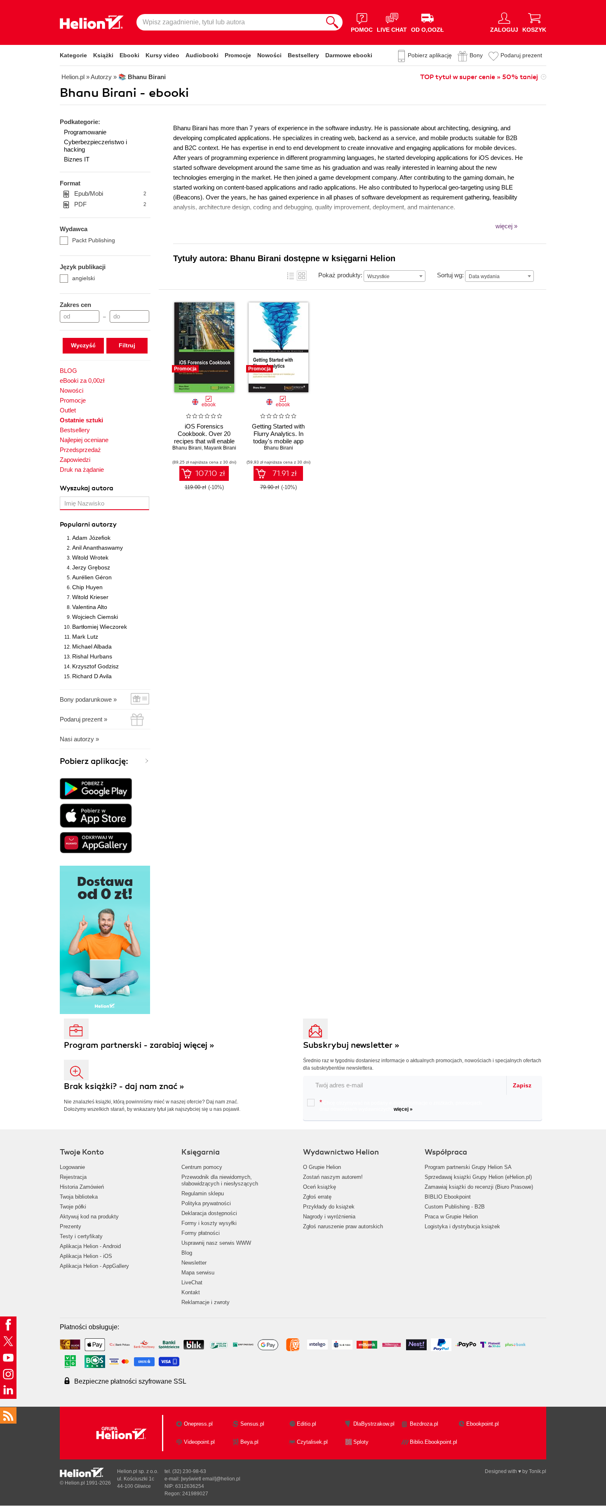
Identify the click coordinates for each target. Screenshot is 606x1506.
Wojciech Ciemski (95, 617)
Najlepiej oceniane (84, 439)
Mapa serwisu (197, 1272)
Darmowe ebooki (348, 55)
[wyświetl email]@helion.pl (210, 1479)
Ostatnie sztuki (81, 420)
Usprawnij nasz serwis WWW (216, 1243)
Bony (476, 55)
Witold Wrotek (90, 557)
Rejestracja (73, 1177)
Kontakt (190, 1292)
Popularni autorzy (88, 524)
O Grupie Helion (322, 1167)
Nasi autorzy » (79, 738)
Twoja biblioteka (79, 1197)
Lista (291, 276)
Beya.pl (249, 1442)
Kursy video (162, 55)
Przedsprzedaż (80, 449)
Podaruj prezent (521, 55)
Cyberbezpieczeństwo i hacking (95, 145)
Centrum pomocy (201, 1167)
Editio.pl (306, 1424)
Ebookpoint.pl (482, 1424)
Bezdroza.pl (424, 1424)
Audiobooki (202, 55)
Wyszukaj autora (86, 488)
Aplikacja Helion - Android (90, 1246)
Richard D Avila (92, 676)
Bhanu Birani (187, 448)
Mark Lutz (85, 636)
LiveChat (191, 1282)
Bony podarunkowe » (88, 699)
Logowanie (72, 1167)
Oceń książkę (319, 1187)
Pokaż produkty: (340, 275)
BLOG (68, 370)
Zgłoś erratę (317, 1197)
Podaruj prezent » (83, 719)
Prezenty (70, 1226)
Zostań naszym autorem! (333, 1177)
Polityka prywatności (206, 1203)
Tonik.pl (537, 1471)
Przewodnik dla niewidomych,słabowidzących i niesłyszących (219, 1180)
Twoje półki (73, 1207)
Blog (186, 1253)
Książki (103, 55)
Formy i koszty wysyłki (209, 1223)
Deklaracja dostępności (209, 1213)
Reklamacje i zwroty (205, 1302)
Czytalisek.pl (312, 1442)
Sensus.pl (252, 1424)
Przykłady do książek (329, 1207)
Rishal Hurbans (92, 656)
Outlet (68, 410)
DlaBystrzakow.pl (374, 1424)
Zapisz (522, 1085)
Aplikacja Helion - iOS (86, 1256)
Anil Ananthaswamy (97, 547)
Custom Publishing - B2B (455, 1207)
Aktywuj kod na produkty (89, 1216)
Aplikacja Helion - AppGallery (94, 1266)
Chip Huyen (87, 587)
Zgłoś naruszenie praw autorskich (343, 1226)
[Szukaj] (332, 22)
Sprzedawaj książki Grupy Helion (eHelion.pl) (478, 1177)
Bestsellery (303, 55)
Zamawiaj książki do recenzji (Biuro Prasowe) (479, 1187)
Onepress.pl (198, 1424)
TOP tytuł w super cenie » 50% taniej (479, 77)
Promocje (238, 55)
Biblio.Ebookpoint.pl (433, 1442)
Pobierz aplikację (430, 55)
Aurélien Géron (92, 577)
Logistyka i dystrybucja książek (462, 1226)
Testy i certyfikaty (81, 1236)
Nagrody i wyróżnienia (329, 1216)
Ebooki (129, 55)
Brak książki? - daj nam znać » (124, 1086)
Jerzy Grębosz (91, 567)
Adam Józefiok (91, 537)
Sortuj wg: (450, 275)
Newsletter (194, 1263)
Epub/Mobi (110, 193)
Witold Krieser (90, 597)
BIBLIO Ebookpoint (448, 1197)
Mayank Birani (220, 448)
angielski (83, 278)
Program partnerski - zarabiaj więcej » (139, 1045)
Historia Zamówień (82, 1187)
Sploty (361, 1442)
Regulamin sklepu (202, 1193)
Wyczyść (83, 345)
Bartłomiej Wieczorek (99, 626)
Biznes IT (76, 159)
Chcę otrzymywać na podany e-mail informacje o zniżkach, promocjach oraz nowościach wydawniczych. (400, 1105)
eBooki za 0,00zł (82, 380)
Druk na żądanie (82, 469)
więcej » (403, 1109)
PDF (110, 204)
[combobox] (394, 276)
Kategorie (73, 55)
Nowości (269, 55)
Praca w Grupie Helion (451, 1216)
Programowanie (85, 132)
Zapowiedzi (75, 459)
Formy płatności (200, 1233)
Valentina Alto (89, 607)
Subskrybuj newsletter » (351, 1045)
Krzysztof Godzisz (95, 666)
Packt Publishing (93, 240)
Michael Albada (92, 646)
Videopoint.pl (199, 1442)
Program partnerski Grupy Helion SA (468, 1167)
